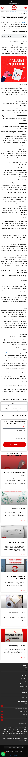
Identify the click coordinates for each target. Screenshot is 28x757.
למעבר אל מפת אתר (14, 749)
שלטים (25, 717)
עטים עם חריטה (23, 711)
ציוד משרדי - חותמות (15, 12)
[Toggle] (2, 706)
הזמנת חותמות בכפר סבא (16, 612)
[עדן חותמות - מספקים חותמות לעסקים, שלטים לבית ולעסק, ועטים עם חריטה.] (14, 7)
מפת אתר (24, 689)
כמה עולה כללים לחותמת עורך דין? (16, 406)
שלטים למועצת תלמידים (17, 646)
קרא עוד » (23, 486)
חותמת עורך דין (23, 22)
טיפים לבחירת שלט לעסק (17, 542)
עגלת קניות (24, 692)
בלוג (26, 670)
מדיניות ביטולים (23, 684)
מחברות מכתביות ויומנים (21, 709)
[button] (25, 8)
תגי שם (25, 720)
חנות (26, 681)
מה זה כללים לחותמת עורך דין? (17, 403)
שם (25, 427)
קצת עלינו (24, 697)
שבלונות (25, 714)
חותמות (25, 706)
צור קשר (25, 695)
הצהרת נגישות (23, 678)
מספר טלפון (23, 435)
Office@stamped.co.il (14, 3)
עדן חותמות (24, 12)
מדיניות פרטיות (23, 686)
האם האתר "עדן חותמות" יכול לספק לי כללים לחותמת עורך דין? (14, 409)
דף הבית (25, 673)
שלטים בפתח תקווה (18, 509)
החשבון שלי (24, 675)
